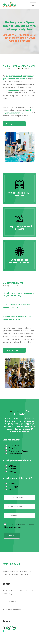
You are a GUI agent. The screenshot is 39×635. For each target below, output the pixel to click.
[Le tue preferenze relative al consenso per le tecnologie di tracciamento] (4, 631)
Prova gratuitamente (14, 124)
